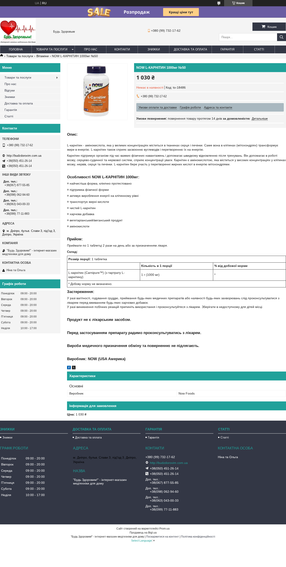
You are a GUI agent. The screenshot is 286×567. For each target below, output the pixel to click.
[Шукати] (281, 37)
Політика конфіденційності (198, 536)
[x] (74, 368)
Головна (16, 49)
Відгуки (9, 90)
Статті (259, 49)
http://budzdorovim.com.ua (24, 155)
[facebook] (69, 368)
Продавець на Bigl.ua (143, 532)
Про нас (90, 49)
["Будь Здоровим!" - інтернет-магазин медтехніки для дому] (18, 43)
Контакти (122, 49)
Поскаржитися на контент (162, 536)
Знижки (153, 49)
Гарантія (227, 49)
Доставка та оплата (190, 49)
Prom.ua (164, 528)
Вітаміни (42, 56)
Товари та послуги (51, 49)
